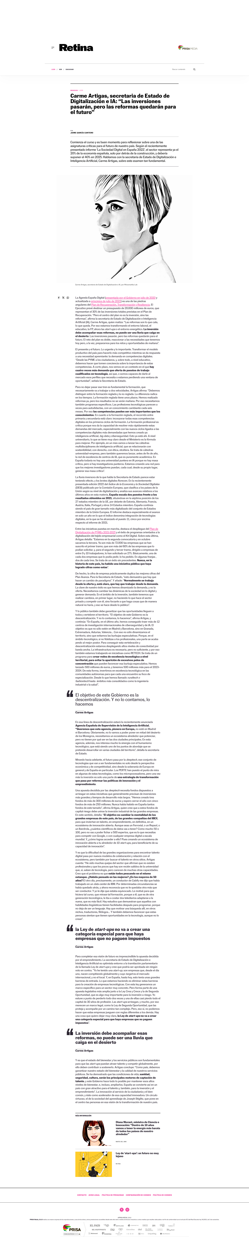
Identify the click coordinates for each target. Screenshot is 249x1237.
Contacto (82, 1195)
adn (161, 1225)
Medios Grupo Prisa (72, 1234)
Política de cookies (162, 1195)
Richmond (93, 1233)
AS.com (152, 1225)
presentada (130, 297)
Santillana (119, 1225)
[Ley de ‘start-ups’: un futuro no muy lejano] (93, 1164)
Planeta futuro (159, 1229)
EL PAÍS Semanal (149, 1229)
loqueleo (152, 1233)
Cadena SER (144, 1225)
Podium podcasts (119, 1233)
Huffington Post (98, 1229)
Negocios (74, 90)
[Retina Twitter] (122, 1210)
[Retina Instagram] (127, 1210)
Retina (118, 1164)
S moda (141, 1233)
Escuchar (70, 69)
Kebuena (168, 1229)
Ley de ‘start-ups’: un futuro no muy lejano (137, 1155)
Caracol (170, 1225)
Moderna (106, 1233)
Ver (60, 69)
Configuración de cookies (138, 1195)
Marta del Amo (121, 1141)
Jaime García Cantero (81, 133)
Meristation (165, 1233)
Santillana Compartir (133, 1225)
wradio (120, 1229)
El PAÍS (95, 1225)
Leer (53, 69)
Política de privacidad (113, 1195)
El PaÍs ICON (130, 1233)
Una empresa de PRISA (72, 1227)
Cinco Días (130, 1229)
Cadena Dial (140, 1229)
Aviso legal (94, 1195)
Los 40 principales (107, 1225)
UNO (112, 1229)
